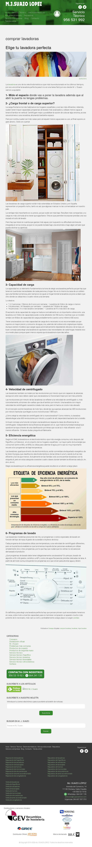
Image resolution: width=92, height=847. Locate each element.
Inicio (7, 12)
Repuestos (28, 15)
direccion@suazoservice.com (75, 797)
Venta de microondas (13, 793)
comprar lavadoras (65, 628)
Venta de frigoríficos (13, 784)
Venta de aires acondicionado (16, 798)
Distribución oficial (16, 641)
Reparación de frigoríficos (15, 760)
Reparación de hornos (13, 767)
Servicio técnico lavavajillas (20, 659)
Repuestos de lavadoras (56, 758)
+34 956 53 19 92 (79, 792)
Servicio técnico (16, 653)
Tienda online (10, 21)
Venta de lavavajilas (12, 789)
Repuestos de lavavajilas (56, 765)
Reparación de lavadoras (14, 758)
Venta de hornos (11, 791)
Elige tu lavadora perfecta (28, 47)
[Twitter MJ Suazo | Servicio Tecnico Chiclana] (84, 7)
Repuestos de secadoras (56, 762)
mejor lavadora (82, 628)
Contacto (35, 18)
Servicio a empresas (13, 18)
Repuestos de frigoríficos (57, 760)
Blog (26, 18)
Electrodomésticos (36, 12)
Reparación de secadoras (15, 762)
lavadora (11, 84)
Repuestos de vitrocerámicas (58, 771)
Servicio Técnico (19, 12)
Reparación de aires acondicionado (18, 774)
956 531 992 (74, 19)
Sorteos (12, 664)
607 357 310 (81, 799)
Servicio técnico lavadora (19, 657)
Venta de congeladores (14, 800)
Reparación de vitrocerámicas (16, 771)
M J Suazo (13, 644)
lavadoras (74, 628)
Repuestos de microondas (57, 769)
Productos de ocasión (18, 648)
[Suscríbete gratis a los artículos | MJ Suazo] (14, 689)
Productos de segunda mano (21, 650)
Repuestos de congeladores (58, 776)
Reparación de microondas (15, 769)
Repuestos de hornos (55, 767)
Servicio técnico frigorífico (20, 655)
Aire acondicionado (13, 15)
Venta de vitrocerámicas (14, 795)
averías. (76, 618)
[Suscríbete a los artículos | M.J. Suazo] (30, 689)
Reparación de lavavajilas (15, 765)
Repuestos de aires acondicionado (60, 774)
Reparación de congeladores (16, 776)
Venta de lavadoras (12, 782)
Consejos (51, 628)
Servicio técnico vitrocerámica (21, 662)
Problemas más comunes (20, 646)
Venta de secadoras (13, 786)
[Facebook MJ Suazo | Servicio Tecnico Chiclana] (80, 7)
